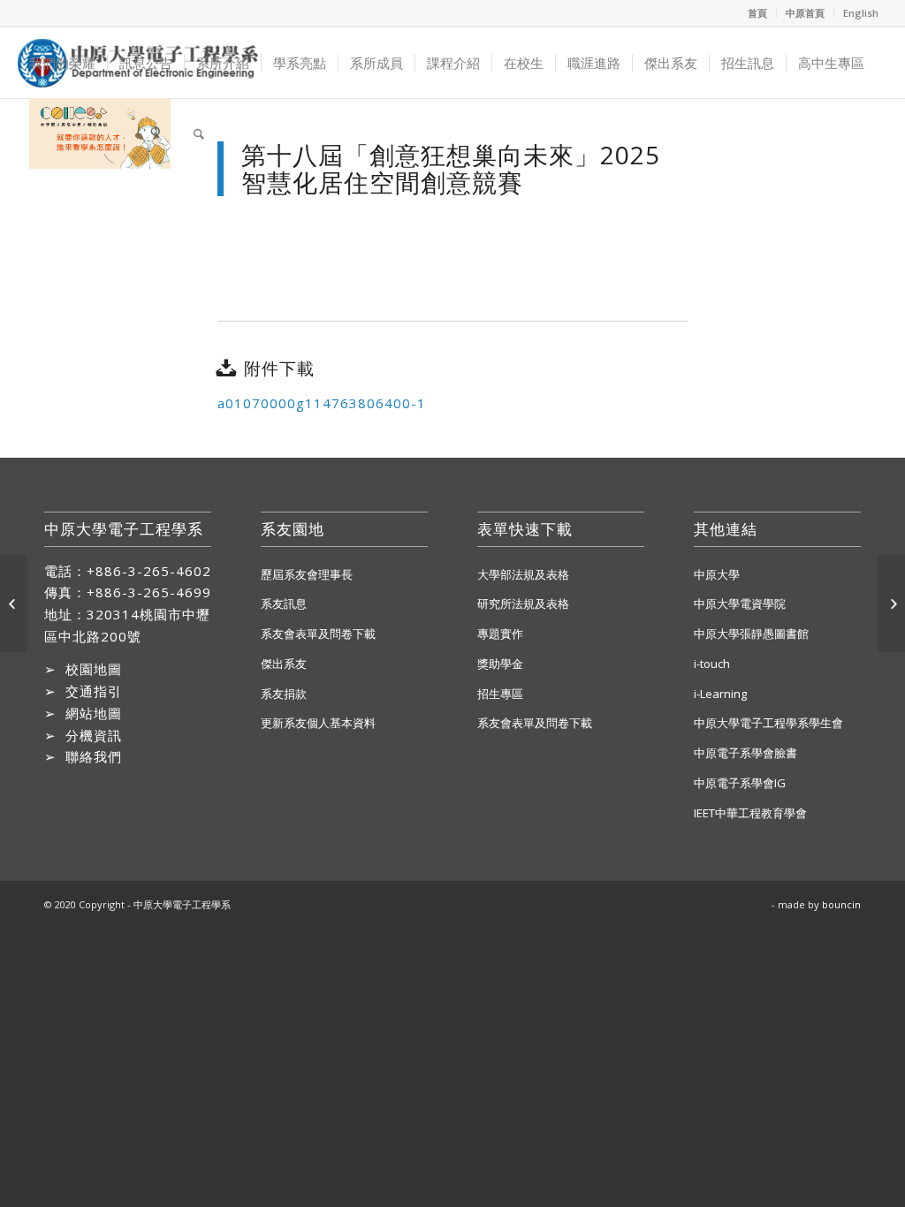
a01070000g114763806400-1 (321, 403)
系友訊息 (284, 603)
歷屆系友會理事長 (307, 574)
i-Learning (720, 694)
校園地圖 (93, 669)
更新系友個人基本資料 (318, 723)
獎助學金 (500, 664)
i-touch (712, 664)
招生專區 (500, 694)
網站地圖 (93, 713)
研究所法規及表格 (523, 603)
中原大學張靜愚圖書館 (751, 633)
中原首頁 (805, 12)
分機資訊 (93, 735)
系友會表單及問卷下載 (318, 633)
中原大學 (717, 574)
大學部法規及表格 (523, 574)
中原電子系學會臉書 (745, 753)
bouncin (841, 904)
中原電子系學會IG (740, 783)
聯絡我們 (93, 756)
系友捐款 (284, 694)
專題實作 (500, 633)
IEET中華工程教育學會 (750, 813)
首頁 (757, 12)
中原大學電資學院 (740, 603)
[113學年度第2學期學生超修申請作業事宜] (13, 603)
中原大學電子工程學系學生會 (768, 723)
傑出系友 (284, 664)
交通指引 (93, 691)
